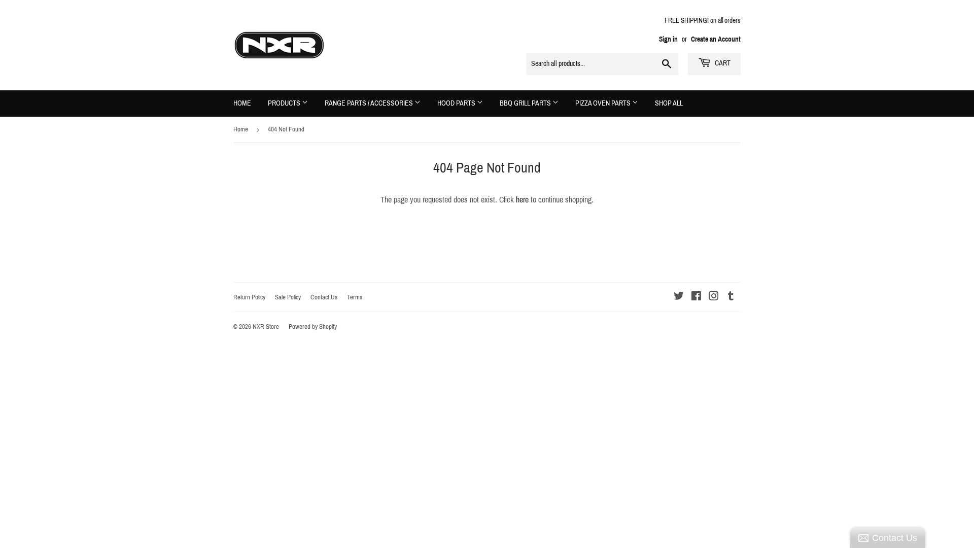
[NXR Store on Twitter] (679, 297)
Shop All (669, 103)
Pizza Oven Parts (603, 103)
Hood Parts (457, 103)
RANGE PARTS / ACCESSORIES (369, 103)
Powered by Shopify (313, 326)
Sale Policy (288, 297)
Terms (354, 297)
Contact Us (323, 297)
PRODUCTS (285, 103)
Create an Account (716, 39)
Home (242, 103)
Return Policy (249, 297)
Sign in (668, 39)
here (522, 199)
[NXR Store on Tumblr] (731, 297)
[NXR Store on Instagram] (714, 297)
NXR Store (266, 326)
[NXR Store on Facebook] (696, 297)
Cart (721, 63)
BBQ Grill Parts (526, 103)
